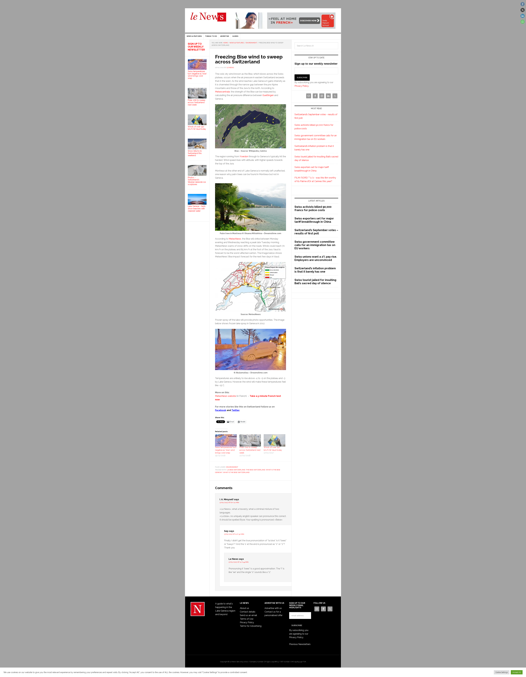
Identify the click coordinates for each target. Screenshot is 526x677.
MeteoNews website (225, 396)
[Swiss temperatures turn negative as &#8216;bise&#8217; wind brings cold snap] (226, 440)
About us (244, 608)
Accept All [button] (516, 672)
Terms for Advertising (250, 626)
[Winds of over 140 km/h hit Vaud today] (274, 440)
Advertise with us (273, 608)
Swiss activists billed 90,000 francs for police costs (313, 208)
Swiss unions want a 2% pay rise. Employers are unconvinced (316, 258)
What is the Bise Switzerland (236, 472)
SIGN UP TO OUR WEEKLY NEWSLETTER (196, 46)
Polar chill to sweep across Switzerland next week (249, 450)
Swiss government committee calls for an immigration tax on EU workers (315, 245)
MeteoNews (235, 238)
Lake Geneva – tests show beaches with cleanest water (196, 208)
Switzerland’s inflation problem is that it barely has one (315, 270)
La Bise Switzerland (236, 470)
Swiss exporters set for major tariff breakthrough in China (314, 220)
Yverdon (244, 156)
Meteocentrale (222, 91)
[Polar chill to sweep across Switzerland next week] (250, 440)
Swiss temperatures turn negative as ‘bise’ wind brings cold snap (225, 450)
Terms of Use (246, 619)
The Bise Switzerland (255, 470)
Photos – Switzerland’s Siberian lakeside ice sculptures (197, 180)
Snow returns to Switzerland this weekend (195, 153)
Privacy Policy (301, 86)
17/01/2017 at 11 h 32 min (234, 534)
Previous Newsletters (300, 644)
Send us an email (248, 615)
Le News (208, 18)
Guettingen (268, 95)
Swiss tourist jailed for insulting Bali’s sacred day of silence (315, 281)
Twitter (235, 410)
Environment (232, 467)
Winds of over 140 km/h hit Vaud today (197, 128)
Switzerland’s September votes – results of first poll (316, 231)
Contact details (247, 611)
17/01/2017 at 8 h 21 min (229, 502)
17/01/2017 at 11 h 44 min (238, 562)
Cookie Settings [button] (501, 672)
